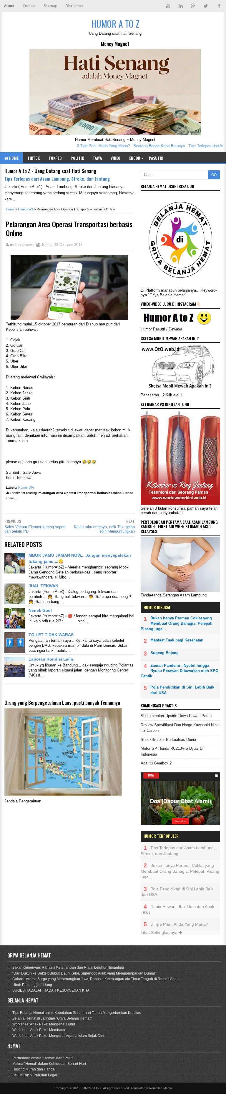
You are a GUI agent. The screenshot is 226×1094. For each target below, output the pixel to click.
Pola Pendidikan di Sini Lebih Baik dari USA (182, 690)
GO (214, 175)
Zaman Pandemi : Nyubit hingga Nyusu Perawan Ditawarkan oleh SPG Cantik (179, 670)
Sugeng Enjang (164, 653)
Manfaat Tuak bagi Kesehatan (176, 640)
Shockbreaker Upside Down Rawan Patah (176, 716)
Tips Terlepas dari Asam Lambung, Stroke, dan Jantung (57, 178)
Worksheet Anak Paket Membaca (38, 1030)
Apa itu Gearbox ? (156, 763)
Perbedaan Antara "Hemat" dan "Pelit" (42, 1058)
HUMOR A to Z (91, 1088)
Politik (77, 158)
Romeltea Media (160, 1088)
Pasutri (156, 158)
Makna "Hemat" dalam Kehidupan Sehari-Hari (49, 1064)
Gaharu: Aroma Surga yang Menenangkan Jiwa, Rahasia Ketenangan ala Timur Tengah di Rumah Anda (95, 979)
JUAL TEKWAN (43, 585)
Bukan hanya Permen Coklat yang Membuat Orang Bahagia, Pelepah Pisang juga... (176, 623)
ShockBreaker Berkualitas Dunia (168, 739)
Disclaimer (74, 5)
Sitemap (50, 5)
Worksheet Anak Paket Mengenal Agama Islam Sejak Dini (58, 1036)
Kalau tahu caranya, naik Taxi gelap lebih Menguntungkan (104, 529)
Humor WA (26, 487)
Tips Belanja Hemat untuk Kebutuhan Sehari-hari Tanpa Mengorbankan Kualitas (76, 1013)
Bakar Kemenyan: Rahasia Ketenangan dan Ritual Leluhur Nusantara (68, 967)
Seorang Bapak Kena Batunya (150, 146)
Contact (29, 5)
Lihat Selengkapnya (160, 932)
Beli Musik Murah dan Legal (34, 1075)
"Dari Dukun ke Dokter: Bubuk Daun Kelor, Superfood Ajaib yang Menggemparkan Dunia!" (84, 973)
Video (115, 158)
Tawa (97, 158)
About (9, 5)
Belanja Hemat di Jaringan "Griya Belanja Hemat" (52, 1018)
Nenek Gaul (40, 610)
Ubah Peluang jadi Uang (32, 985)
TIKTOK (33, 158)
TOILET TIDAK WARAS (51, 634)
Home (13, 158)
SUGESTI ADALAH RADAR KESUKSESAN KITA (50, 990)
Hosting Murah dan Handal (34, 1069)
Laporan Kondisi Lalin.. (56, 659)
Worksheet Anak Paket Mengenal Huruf (43, 1024)
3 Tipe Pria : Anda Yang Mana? (94, 146)
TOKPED (55, 158)
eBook (134, 158)
